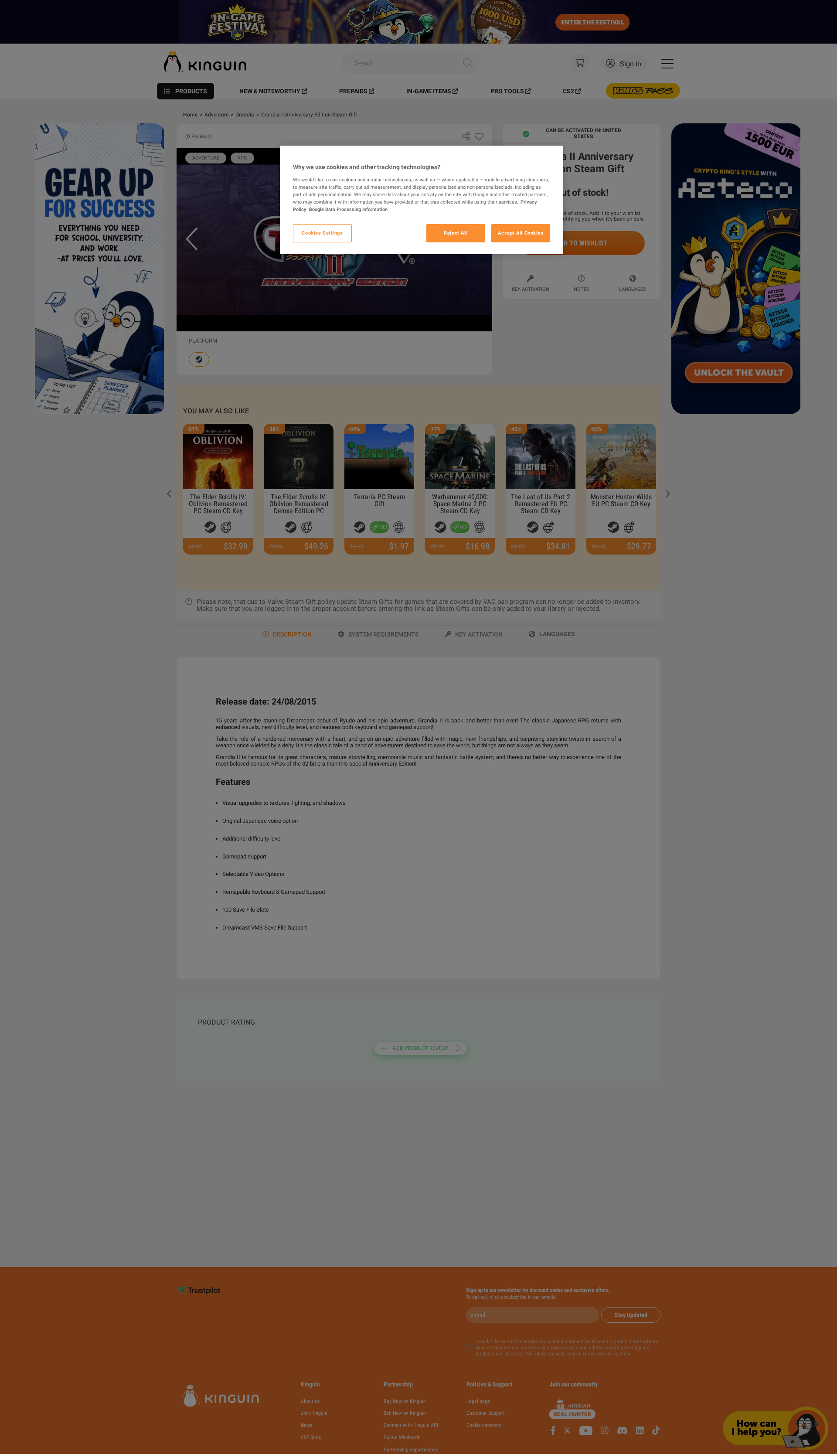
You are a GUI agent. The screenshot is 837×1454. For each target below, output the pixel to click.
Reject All (455, 232)
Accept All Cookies (520, 232)
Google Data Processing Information (348, 209)
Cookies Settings (322, 232)
